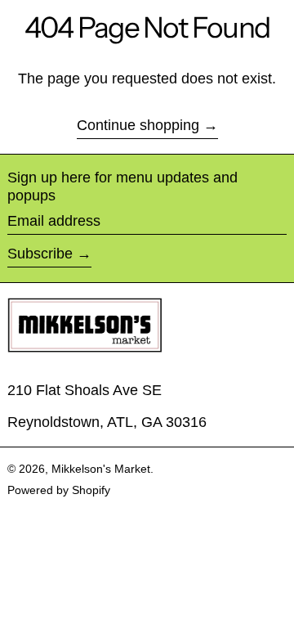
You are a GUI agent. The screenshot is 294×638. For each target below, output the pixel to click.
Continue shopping (138, 125)
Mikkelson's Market (100, 468)
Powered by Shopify (58, 489)
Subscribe (40, 253)
